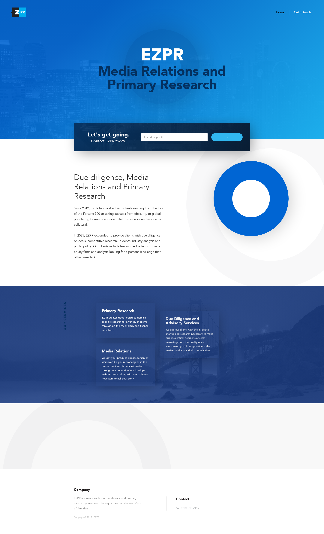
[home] (18, 12)
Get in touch (302, 12)
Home (280, 12)
